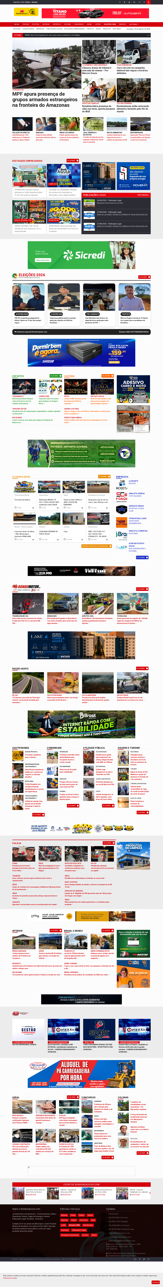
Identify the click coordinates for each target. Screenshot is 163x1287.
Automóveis (43, 495)
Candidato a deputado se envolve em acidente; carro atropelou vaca (75, 868)
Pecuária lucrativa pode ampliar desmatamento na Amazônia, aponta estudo (95, 700)
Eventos (90, 29)
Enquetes (107, 29)
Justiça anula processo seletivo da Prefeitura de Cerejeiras (21, 955)
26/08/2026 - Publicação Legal (109, 224)
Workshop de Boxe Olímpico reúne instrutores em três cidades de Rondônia (22, 401)
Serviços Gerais (136, 506)
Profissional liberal (22, 495)
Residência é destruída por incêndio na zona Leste (84, 878)
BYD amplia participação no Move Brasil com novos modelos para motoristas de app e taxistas (62, 620)
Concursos (78, 24)
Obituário (117, 29)
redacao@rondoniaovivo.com (119, 1233)
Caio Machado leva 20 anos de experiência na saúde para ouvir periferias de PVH (96, 320)
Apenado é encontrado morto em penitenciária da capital (34, 904)
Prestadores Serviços (96, 495)
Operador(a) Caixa (138, 518)
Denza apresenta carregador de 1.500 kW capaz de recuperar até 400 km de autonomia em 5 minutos (132, 620)
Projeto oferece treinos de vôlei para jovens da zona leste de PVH (69, 784)
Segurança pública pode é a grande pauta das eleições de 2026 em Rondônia (63, 320)
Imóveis (42, 527)
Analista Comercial (138, 531)
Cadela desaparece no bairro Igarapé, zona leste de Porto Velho (104, 797)
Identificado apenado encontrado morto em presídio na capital (102, 868)
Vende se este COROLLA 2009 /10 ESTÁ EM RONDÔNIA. (73, 502)
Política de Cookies (10, 1278)
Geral (89, 24)
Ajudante (133, 481)
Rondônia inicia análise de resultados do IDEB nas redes (86, 975)
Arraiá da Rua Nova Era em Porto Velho (103, 1191)
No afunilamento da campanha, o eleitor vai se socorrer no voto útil (140, 1144)
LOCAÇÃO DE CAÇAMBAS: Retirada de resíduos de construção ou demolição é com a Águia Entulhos (62, 192)
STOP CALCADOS (135, 496)
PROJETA (132, 484)
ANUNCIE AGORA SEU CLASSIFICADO (95, 546)
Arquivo (122, 24)
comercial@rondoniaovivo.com (119, 1237)
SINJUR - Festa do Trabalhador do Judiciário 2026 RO (139, 1192)
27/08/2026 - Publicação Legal (109, 200)
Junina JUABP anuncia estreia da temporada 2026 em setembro (75, 401)
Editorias (133, 24)
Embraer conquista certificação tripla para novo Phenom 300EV (20, 1120)
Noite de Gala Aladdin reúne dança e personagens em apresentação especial (101, 401)
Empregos (40, 29)
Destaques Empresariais (74, 29)
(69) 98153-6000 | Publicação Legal (121, 1229)
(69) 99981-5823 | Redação (118, 1222)
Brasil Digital (133, 533)
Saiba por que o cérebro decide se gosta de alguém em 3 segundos (102, 955)
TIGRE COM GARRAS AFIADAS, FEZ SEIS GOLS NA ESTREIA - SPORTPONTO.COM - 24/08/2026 (98, 1047)
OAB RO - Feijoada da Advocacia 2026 (68, 1191)
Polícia (26, 24)
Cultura (67, 24)
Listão (98, 24)
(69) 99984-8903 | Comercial (118, 1225)
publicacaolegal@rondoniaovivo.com (121, 1241)
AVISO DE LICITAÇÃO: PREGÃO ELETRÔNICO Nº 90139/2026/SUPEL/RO (122, 215)
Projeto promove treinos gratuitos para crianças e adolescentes (69, 797)
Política (35, 24)
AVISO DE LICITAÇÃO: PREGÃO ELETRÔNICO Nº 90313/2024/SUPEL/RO (122, 203)
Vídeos (98, 29)
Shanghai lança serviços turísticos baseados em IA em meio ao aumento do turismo (138, 760)
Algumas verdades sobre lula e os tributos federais (140, 1129)
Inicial (16, 24)
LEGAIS (94, 195)
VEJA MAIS (71, 160)
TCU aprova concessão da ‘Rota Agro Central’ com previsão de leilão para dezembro (26, 700)
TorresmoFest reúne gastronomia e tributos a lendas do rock (36, 975)
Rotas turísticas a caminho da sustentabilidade (137, 803)
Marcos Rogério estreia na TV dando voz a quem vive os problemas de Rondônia (134, 320)
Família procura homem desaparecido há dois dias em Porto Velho (23, 868)
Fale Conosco (113, 1214)
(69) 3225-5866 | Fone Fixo (118, 1218)
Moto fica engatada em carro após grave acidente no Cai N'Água (49, 868)
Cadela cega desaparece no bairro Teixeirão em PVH (104, 772)
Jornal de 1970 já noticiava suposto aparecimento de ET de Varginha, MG (74, 955)
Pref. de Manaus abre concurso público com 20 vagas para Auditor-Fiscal (104, 1148)
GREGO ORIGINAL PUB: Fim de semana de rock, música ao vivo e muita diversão (28, 228)
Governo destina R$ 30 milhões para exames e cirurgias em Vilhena (50, 955)
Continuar (155, 1282)
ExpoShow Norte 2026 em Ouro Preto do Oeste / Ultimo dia (35, 1192)
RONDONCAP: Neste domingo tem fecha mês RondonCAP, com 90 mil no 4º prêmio (63, 228)
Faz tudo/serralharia (22, 500)
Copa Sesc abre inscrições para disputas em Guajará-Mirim (49, 401)
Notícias (17, 29)
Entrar (27, 2)
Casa (65, 532)
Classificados (28, 29)
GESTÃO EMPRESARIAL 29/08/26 (24, 1044)
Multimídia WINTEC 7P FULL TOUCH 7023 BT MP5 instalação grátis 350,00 (49, 502)
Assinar (34, 2)
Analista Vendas (137, 493)
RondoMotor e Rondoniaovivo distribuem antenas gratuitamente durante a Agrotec (97, 620)
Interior (45, 24)
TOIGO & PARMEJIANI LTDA (106, 226)
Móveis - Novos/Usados (24, 527)
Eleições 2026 (110, 24)
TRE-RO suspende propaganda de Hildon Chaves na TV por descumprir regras (27, 320)
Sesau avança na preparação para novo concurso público (102, 1136)
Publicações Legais (54, 29)
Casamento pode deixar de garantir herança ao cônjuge (46, 1120)
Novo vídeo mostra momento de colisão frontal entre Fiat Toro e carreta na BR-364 (27, 620)
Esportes (57, 24)
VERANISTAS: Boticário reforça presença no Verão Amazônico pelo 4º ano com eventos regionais (28, 192)
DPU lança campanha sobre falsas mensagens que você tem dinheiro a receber (63, 35)
